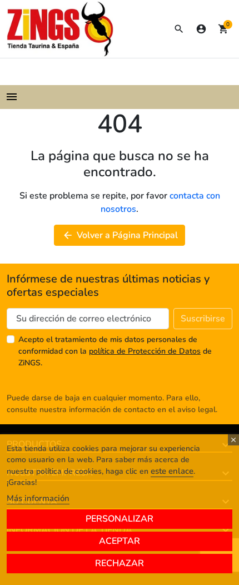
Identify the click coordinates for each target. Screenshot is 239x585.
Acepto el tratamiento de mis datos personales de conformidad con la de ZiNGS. (115, 351)
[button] (179, 29)
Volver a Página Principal (120, 235)
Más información (38, 498)
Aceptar (119, 541)
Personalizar (119, 519)
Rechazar (119, 563)
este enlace (172, 471)
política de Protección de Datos (145, 351)
